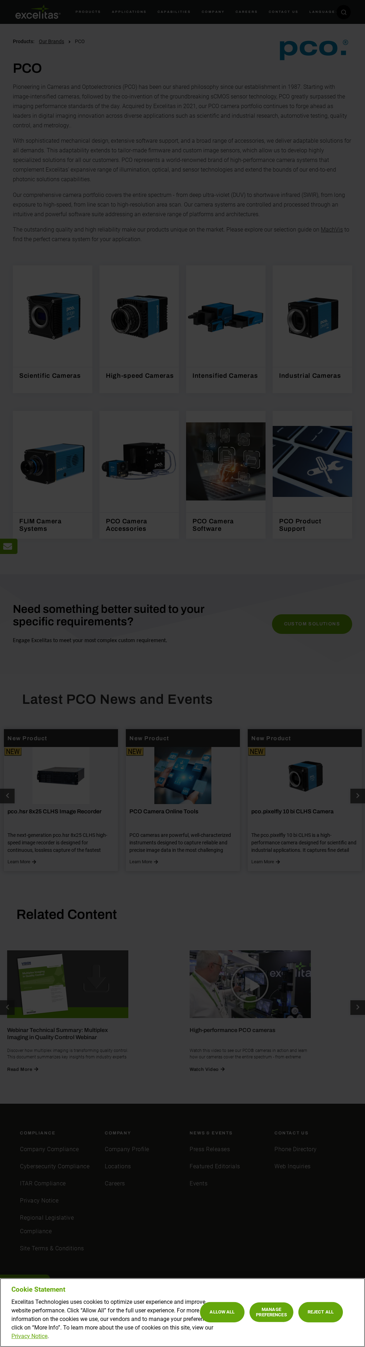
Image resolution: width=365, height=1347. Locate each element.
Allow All (222, 1312)
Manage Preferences (271, 1311)
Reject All (321, 1312)
